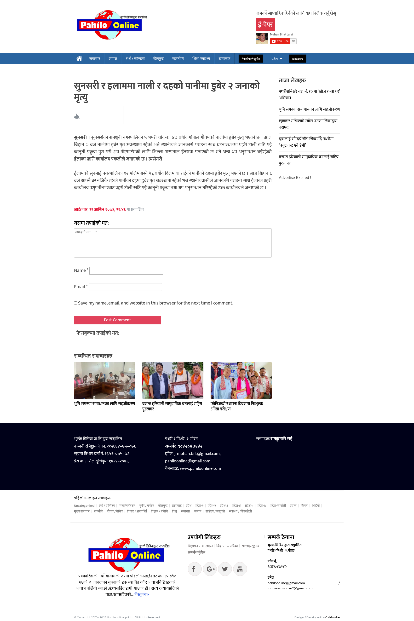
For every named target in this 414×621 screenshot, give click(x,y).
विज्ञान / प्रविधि (159, 511)
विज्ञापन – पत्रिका (227, 546)
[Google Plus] (225, 570)
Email (81, 286)
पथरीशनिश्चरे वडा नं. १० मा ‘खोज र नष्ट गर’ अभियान (309, 95)
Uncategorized (84, 505)
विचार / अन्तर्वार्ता (137, 511)
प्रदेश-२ (212, 505)
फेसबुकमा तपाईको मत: (97, 333)
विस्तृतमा (141, 594)
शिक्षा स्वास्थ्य (201, 59)
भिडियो (316, 505)
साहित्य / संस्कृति (215, 511)
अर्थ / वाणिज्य (135, 59)
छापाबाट (224, 59)
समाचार (94, 59)
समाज (113, 59)
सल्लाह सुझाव (250, 546)
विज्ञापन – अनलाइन (200, 546)
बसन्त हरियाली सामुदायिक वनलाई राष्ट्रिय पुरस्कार (172, 406)
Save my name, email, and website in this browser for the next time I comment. (155, 303)
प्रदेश (274, 59)
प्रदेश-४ (236, 505)
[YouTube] (240, 570)
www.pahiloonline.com (200, 468)
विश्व (174, 511)
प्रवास (293, 505)
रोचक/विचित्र (115, 511)
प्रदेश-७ (262, 505)
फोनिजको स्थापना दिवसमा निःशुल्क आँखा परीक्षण (237, 406)
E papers (298, 59)
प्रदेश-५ (249, 505)
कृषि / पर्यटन (146, 505)
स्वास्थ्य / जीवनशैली (240, 511)
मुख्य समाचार (82, 511)
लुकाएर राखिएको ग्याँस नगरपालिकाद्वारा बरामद (308, 124)
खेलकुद (158, 59)
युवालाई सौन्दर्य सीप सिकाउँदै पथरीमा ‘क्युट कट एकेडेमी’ (306, 142)
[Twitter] (210, 570)
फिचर (304, 505)
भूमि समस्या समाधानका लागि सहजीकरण (104, 404)
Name (81, 270)
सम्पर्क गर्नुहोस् (196, 553)
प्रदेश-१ (199, 505)
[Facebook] (195, 570)
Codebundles (332, 617)
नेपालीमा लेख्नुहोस (251, 59)
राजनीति (178, 59)
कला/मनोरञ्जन (127, 505)
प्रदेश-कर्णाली (278, 505)
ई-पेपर (265, 24)
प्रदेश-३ (224, 505)
